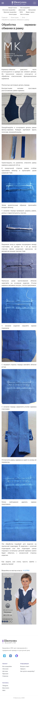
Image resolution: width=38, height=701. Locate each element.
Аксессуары (13, 14)
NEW (21, 12)
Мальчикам (32, 10)
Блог (23, 17)
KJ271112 (26, 570)
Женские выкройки (8, 10)
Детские (5, 671)
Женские (5, 669)
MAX (3, 690)
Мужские (5, 673)
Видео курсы (30, 12)
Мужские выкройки (10, 12)
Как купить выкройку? (27, 671)
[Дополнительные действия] (34, 3)
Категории (15, 17)
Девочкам (22, 10)
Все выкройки (25, 7)
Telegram (5, 685)
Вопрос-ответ (24, 666)
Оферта (22, 669)
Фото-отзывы (24, 14)
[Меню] (3, 3)
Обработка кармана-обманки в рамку (15, 20)
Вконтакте (5, 688)
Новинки (5, 676)
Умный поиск (12, 7)
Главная (4, 17)
